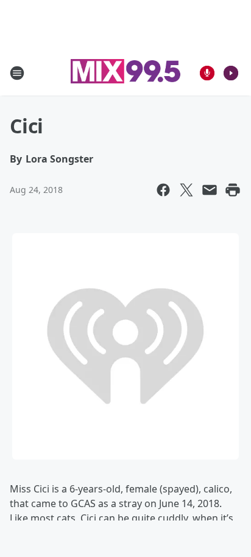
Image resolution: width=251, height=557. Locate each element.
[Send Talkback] (207, 73)
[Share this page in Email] (209, 189)
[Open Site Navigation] (17, 73)
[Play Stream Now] (231, 73)
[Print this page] (232, 189)
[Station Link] (125, 72)
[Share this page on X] (186, 189)
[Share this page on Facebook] (163, 189)
